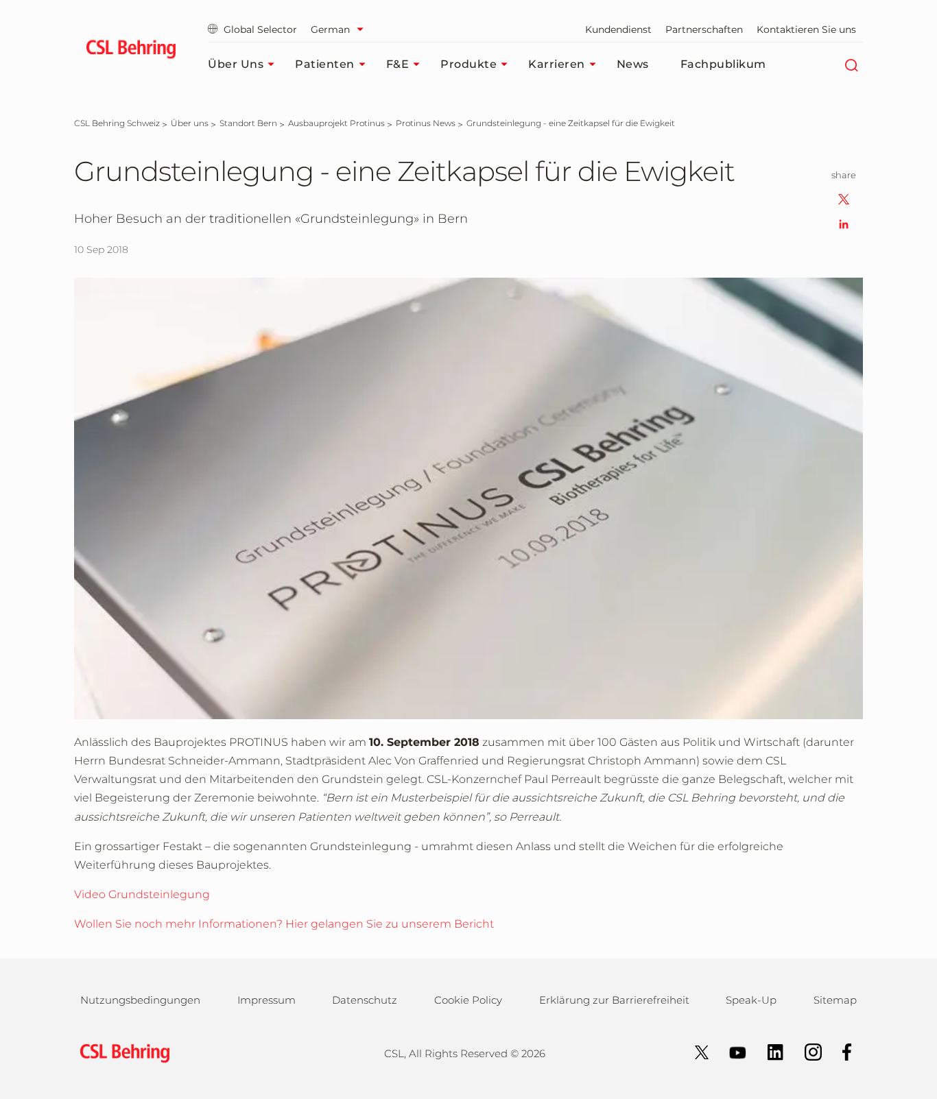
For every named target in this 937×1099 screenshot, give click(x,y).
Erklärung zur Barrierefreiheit (614, 999)
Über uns (235, 64)
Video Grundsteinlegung (142, 894)
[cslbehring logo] (130, 51)
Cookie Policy (468, 999)
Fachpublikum (723, 64)
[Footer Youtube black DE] (730, 1051)
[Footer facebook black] (840, 1051)
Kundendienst (618, 29)
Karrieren (556, 64)
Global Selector (260, 29)
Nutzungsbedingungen (140, 999)
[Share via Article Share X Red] (844, 198)
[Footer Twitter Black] (695, 1051)
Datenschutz (364, 999)
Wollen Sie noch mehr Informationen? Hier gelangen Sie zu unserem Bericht (284, 923)
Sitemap (835, 999)
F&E (398, 64)
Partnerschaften (704, 29)
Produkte (468, 64)
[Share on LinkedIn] (844, 223)
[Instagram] (806, 1051)
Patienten (325, 64)
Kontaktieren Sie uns (806, 29)
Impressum (266, 999)
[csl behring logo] (121, 1052)
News (633, 64)
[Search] (851, 64)
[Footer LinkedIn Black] (768, 1051)
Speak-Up (751, 999)
